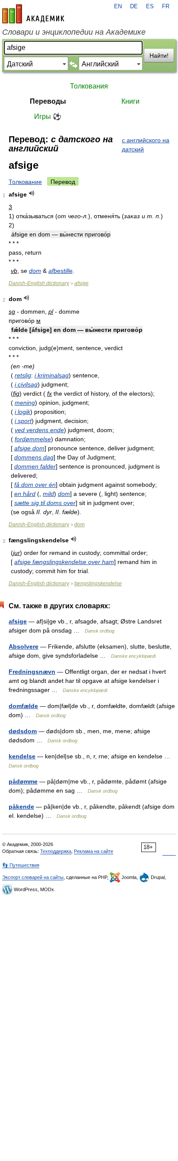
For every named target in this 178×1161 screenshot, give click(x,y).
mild (48, 493)
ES (150, 6)
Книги (130, 101)
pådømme (23, 781)
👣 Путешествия (20, 865)
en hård (24, 493)
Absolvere (23, 646)
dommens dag (34, 457)
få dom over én (35, 484)
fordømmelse (33, 439)
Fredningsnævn (32, 671)
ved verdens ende (39, 429)
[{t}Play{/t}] (32, 193)
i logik (22, 411)
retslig (23, 375)
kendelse (22, 756)
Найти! (158, 55)
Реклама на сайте (93, 851)
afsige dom (29, 448)
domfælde (23, 705)
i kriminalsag (52, 375)
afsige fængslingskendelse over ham (64, 561)
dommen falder (35, 466)
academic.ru (33, 13)
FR (165, 6)
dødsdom (23, 731)
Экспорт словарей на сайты (33, 877)
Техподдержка (55, 851)
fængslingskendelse (98, 583)
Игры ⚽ (47, 116)
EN (118, 6)
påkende (21, 806)
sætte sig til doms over (45, 502)
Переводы (48, 101)
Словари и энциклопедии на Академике (74, 32)
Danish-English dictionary (39, 283)
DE (134, 6)
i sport (23, 420)
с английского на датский (145, 145)
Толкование (25, 181)
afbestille (60, 270)
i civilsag (26, 384)
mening (25, 402)
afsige (81, 283)
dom (35, 270)
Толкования (89, 86)
